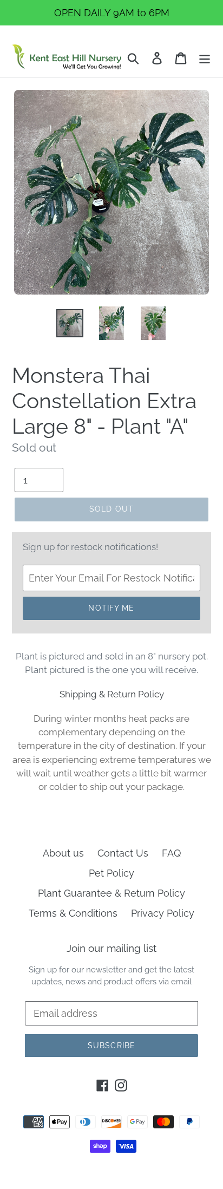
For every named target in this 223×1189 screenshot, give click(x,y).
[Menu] (205, 57)
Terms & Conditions (73, 913)
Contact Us (122, 853)
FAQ (171, 853)
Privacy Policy (162, 913)
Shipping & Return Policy (112, 694)
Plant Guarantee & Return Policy (111, 893)
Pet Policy (111, 873)
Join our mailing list (111, 948)
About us (63, 853)
